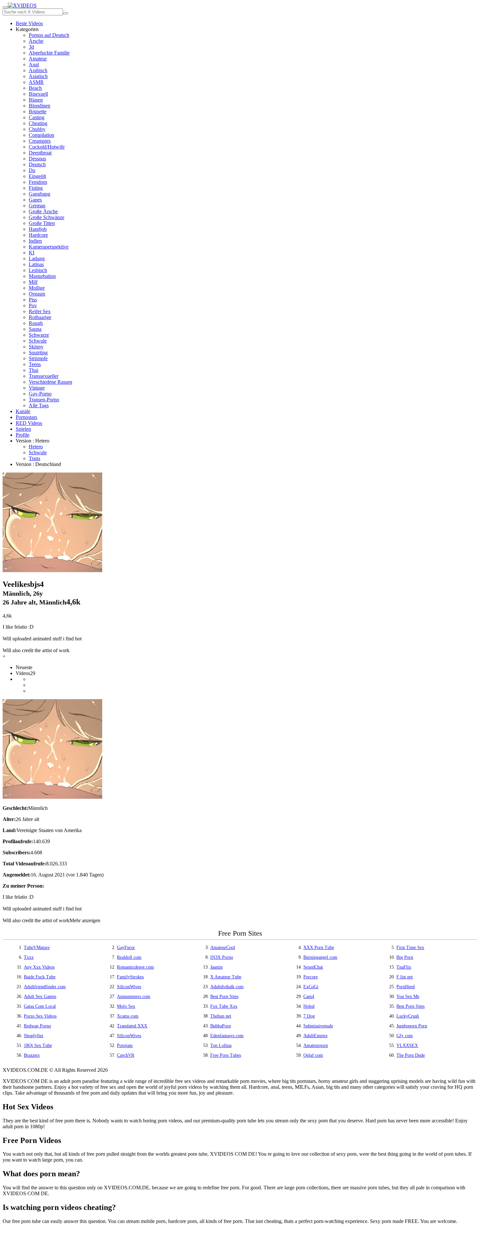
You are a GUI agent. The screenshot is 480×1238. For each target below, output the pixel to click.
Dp (32, 170)
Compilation (41, 135)
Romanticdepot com (135, 967)
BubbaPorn (220, 1025)
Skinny (36, 346)
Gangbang (39, 194)
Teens (35, 364)
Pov (33, 305)
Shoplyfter (33, 1035)
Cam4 (308, 996)
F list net (404, 976)
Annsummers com (133, 996)
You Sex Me (407, 996)
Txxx (29, 957)
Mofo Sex (126, 1006)
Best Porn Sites (224, 996)
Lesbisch (38, 270)
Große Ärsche (43, 211)
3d (31, 47)
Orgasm (37, 294)
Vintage (37, 388)
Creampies (40, 141)
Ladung (37, 258)
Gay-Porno (40, 393)
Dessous (37, 158)
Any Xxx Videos (39, 967)
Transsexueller (43, 376)
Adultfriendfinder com (45, 986)
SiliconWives (129, 986)
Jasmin (216, 967)
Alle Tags (39, 405)
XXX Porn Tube (318, 947)
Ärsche (36, 41)
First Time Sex (410, 947)
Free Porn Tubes (225, 1055)
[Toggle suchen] (5, 7)
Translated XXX (132, 1025)
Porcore (310, 976)
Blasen (36, 100)
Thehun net (220, 1016)
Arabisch (38, 70)
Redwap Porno (37, 1025)
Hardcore (38, 235)
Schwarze (39, 335)
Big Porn (404, 957)
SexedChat (313, 967)
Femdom (38, 182)
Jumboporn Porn (411, 1025)
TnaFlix (403, 967)
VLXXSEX (407, 1045)
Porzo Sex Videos (40, 1016)
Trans (34, 458)
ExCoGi (310, 986)
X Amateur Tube (225, 976)
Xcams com (127, 1016)
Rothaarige (40, 317)
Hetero (36, 446)
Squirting (38, 352)
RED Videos (29, 423)
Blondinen (39, 105)
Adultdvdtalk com (227, 986)
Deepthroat (40, 152)
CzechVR (125, 1055)
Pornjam (125, 1045)
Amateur (38, 58)
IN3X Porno (221, 957)
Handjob (38, 229)
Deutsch (37, 164)
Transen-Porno (44, 399)
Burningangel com (320, 957)
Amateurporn (315, 1045)
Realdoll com (129, 957)
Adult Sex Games (40, 996)
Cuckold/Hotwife (47, 147)
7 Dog (309, 1016)
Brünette (37, 111)
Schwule (38, 341)
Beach (35, 88)
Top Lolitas (221, 1045)
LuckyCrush (407, 1016)
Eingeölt (37, 176)
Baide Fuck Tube (40, 976)
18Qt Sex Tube (38, 1045)
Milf (33, 282)
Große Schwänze (46, 217)
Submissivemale (318, 1025)
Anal (34, 64)
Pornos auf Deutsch (49, 35)
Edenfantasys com (227, 1035)
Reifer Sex (40, 311)
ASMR (36, 82)
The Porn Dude (410, 1055)
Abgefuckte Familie (49, 53)
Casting (36, 117)
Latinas (36, 264)
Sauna (35, 329)
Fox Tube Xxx (223, 1006)
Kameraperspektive (49, 246)
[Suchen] (65, 13)
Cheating (38, 123)
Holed (308, 1006)
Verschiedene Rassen (50, 382)
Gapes (35, 199)
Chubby (37, 129)
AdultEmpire (315, 1035)
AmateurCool (222, 947)
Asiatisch (38, 76)
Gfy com (404, 1035)
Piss (33, 299)
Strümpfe (38, 358)
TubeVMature (37, 947)
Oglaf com (313, 1055)
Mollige (37, 288)
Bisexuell (38, 94)
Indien (35, 241)
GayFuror (126, 947)
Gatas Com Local (40, 1006)
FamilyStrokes (130, 976)
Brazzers (32, 1055)
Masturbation (42, 276)
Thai (33, 370)
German (37, 205)
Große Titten (42, 223)
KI (31, 252)
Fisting (36, 188)
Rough (36, 323)
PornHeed (405, 986)
